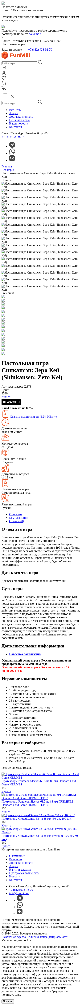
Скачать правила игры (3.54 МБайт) (33, 416)
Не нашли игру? (19, 120)
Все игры (15, 109)
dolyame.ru (35, 34)
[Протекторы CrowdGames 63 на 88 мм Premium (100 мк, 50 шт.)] (41, 832)
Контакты (15, 127)
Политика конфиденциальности (47, 936)
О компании (17, 855)
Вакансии (15, 859)
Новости (14, 876)
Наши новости (18, 123)
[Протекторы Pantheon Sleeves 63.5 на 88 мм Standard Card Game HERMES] (41, 777)
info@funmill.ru (19, 893)
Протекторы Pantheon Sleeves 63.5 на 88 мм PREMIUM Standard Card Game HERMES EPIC (37, 803)
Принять (8, 1001)
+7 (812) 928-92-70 (39, 49)
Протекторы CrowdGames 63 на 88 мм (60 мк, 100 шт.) (37, 818)
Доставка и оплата (21, 116)
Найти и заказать (20, 869)
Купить (6, 791)
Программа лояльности (24, 873)
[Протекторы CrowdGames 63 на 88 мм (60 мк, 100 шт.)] (38, 815)
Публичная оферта (14, 936)
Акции (13, 113)
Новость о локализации (25, 654)
